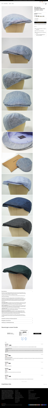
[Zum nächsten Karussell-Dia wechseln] (45, 384)
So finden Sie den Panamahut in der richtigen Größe (34, 397)
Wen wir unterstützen (17, 399)
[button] (36, 13)
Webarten (29, 392)
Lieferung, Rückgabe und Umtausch (19, 396)
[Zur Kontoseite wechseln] (44, 3)
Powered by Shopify (3, 405)
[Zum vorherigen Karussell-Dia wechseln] (44, 384)
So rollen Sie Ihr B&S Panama (31, 396)
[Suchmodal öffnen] (43, 3)
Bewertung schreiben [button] (37, 333)
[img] (6, 344)
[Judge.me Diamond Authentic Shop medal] (22, 338)
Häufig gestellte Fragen (17, 392)
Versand (39, 24)
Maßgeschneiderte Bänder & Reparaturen (32, 398)
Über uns (29, 391)
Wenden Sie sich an (42, 34)
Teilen (35, 26)
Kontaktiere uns (16, 391)
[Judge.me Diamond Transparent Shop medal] (25, 338)
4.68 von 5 (12, 333)
